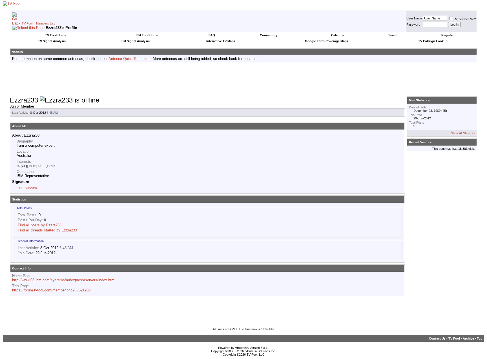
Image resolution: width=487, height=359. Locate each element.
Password (413, 24)
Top (479, 338)
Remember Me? (465, 19)
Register (447, 35)
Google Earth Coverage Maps (326, 41)
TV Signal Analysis (52, 41)
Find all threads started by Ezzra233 (47, 230)
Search (393, 35)
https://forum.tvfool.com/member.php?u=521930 (51, 290)
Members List (45, 23)
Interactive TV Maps (220, 41)
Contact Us (437, 338)
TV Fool (27, 23)
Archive (468, 338)
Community (268, 35)
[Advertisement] (243, 80)
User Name (414, 18)
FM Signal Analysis (135, 41)
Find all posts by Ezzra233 (39, 225)
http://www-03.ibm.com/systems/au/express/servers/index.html (63, 280)
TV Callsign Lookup (433, 41)
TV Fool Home (55, 35)
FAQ (212, 35)
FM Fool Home (147, 35)
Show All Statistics (463, 133)
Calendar (337, 35)
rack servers (27, 188)
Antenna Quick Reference (129, 59)
